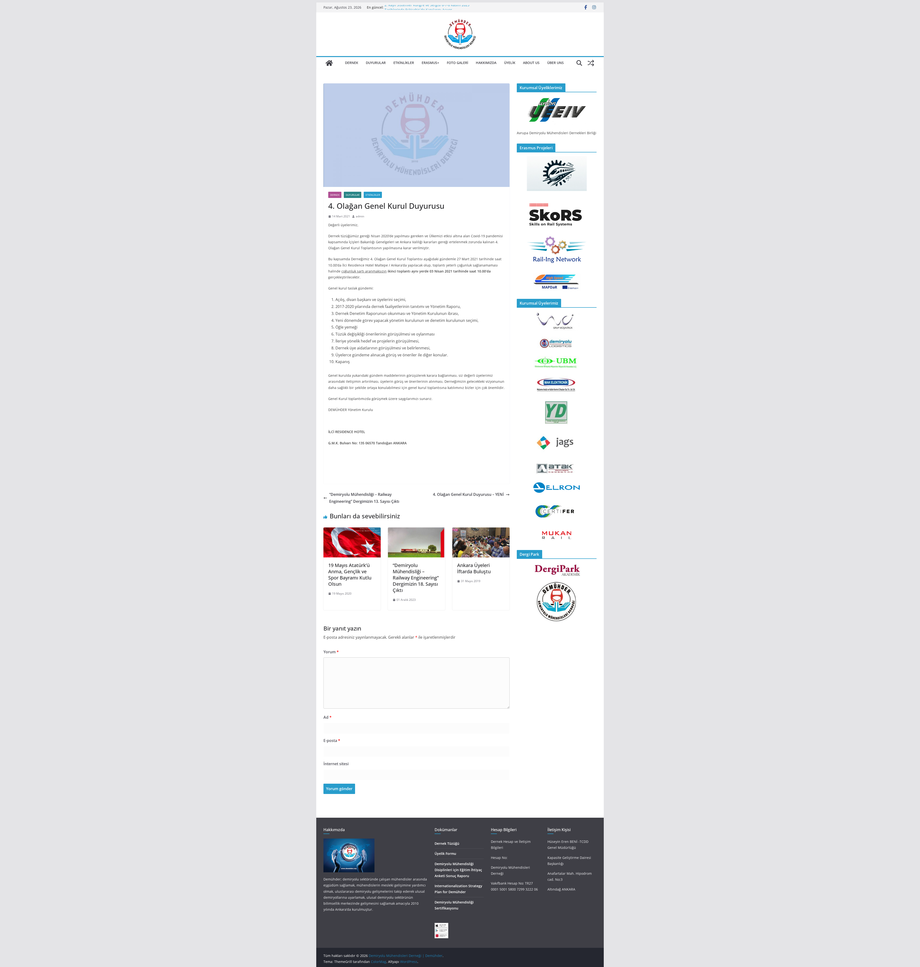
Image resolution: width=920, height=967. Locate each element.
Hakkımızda (486, 62)
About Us (531, 62)
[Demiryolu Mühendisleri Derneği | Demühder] (329, 63)
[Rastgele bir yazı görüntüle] (591, 63)
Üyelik (509, 62)
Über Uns (555, 62)
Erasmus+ (430, 62)
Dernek (351, 62)
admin (360, 216)
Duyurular (376, 62)
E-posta (331, 740)
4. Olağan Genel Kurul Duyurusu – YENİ (468, 494)
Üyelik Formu (445, 853)
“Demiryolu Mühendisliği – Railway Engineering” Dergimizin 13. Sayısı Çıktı (364, 498)
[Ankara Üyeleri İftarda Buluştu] (481, 530)
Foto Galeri (457, 62)
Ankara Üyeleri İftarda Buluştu (474, 568)
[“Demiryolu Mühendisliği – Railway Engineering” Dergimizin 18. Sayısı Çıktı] (416, 530)
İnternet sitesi (336, 763)
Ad (327, 717)
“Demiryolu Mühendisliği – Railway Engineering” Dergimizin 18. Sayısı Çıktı (416, 577)
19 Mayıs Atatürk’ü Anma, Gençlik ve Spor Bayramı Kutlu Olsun (349, 574)
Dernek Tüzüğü (447, 843)
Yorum (331, 651)
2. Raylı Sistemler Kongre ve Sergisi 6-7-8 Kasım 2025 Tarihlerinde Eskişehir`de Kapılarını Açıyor (427, 9)
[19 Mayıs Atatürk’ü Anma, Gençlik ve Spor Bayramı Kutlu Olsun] (352, 530)
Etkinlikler (403, 62)
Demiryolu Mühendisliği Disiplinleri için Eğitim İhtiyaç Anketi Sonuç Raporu (458, 870)
